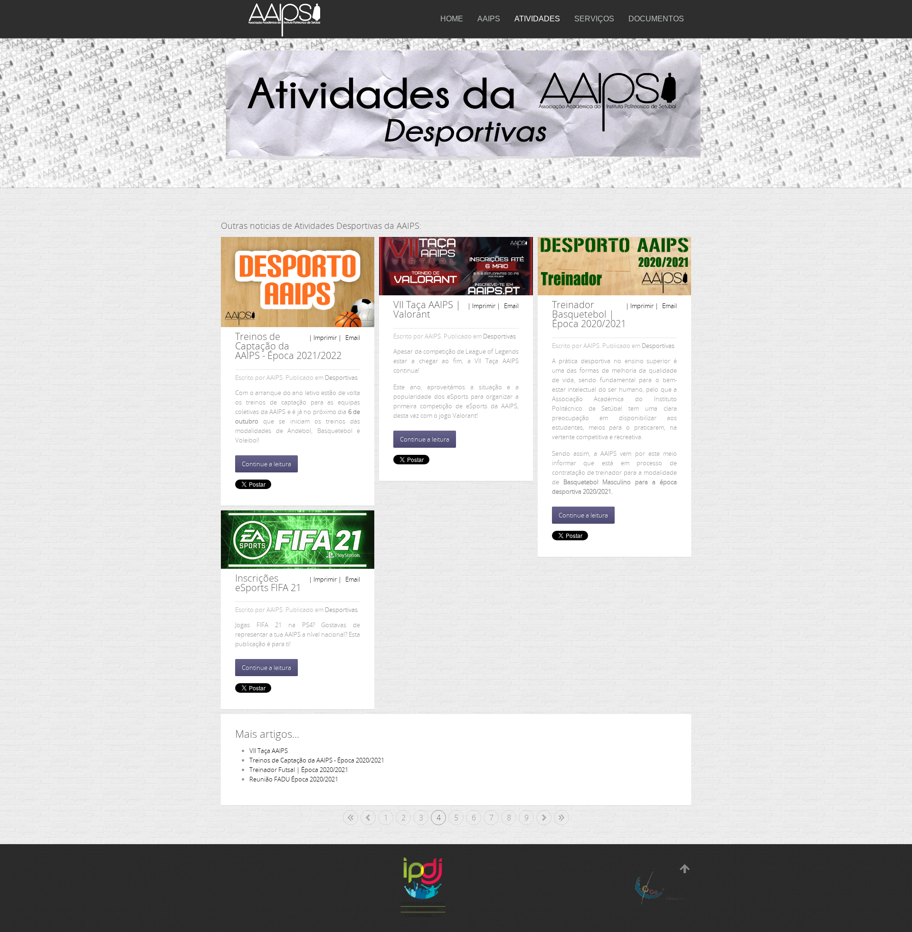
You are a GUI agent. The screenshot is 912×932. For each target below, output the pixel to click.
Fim (561, 817)
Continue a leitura (266, 464)
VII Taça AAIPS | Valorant (427, 309)
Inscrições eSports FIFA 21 (268, 583)
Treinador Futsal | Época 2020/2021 (298, 769)
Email (352, 337)
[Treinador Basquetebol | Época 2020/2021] (614, 266)
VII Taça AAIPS (268, 750)
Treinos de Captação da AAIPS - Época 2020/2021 (316, 760)
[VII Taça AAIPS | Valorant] (455, 266)
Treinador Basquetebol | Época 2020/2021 (589, 314)
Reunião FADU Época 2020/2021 (293, 779)
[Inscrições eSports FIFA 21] (297, 539)
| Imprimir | (325, 337)
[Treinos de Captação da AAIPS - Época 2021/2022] (297, 282)
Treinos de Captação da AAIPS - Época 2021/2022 (288, 346)
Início (350, 817)
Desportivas (341, 377)
